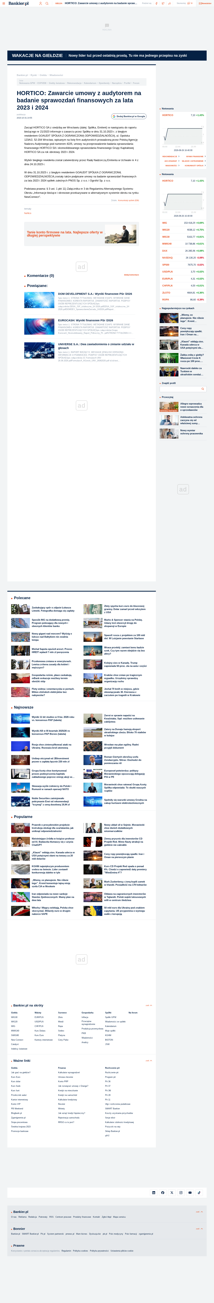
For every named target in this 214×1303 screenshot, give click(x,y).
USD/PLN (39, 1021)
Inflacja (85, 1017)
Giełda (58, 3)
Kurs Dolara (40, 1031)
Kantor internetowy (19, 1099)
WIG (13, 1026)
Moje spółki (110, 1031)
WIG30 (14, 1017)
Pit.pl (43, 1234)
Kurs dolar (15, 1081)
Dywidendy (104, 83)
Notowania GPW (27, 83)
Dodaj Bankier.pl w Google (131, 116)
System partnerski (55, 1234)
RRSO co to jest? (66, 1122)
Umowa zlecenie (65, 1077)
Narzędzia (117, 83)
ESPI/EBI (41, 83)
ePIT (107, 1136)
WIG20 (14, 1021)
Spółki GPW (110, 1017)
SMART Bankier (112, 1108)
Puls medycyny (116, 1234)
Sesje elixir (110, 1118)
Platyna (61, 1035)
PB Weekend (17, 1108)
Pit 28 (107, 1095)
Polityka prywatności (99, 1251)
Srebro (61, 1031)
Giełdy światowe (57, 83)
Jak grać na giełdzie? (20, 1072)
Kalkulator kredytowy (67, 1099)
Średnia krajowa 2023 (21, 1126)
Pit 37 (107, 1086)
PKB (84, 1033)
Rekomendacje (74, 83)
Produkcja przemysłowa (92, 1029)
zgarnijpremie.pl (146, 1234)
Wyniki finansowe (194, 156)
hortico (27, 213)
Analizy (85, 1042)
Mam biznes (81, 1234)
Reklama (22, 1217)
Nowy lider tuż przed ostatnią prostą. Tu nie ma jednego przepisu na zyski (128, 55)
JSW (107, 1044)
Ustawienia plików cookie (122, 1251)
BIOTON (109, 1040)
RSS (51, 1217)
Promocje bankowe (19, 1131)
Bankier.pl (22, 75)
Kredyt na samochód (67, 1095)
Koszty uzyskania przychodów (119, 1113)
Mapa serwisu (119, 1217)
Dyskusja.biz (95, 1234)
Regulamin (66, 1251)
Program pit (110, 1077)
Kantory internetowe (44, 1040)
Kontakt (96, 1217)
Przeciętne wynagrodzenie (88, 1022)
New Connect (17, 1040)
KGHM (108, 1035)
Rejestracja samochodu (68, 1118)
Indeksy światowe (19, 1049)
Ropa (60, 1026)
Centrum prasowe (63, 1217)
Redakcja (32, 1217)
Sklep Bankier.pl (112, 1131)
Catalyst (15, 1044)
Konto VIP (16, 1104)
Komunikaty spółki (194, 166)
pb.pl (105, 1234)
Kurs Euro (39, 1035)
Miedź (61, 1021)
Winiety (61, 1108)
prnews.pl (70, 1234)
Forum (136, 83)
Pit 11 (107, 1099)
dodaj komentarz (131, 275)
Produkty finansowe (82, 1217)
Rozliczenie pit (111, 1072)
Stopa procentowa (19, 1122)
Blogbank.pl (16, 1113)
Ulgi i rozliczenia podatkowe (117, 1104)
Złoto (60, 1017)
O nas (14, 1217)
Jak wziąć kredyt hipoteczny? (71, 1113)
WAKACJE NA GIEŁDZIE (37, 55)
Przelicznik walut (18, 1095)
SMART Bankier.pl (30, 1234)
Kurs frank (16, 1086)
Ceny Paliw (63, 1040)
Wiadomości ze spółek (115, 1021)
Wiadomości (56, 75)
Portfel (127, 83)
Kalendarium (90, 83)
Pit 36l (108, 1090)
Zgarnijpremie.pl (18, 1118)
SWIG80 (15, 1035)
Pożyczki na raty (112, 1126)
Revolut (61, 1104)
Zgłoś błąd (106, 1217)
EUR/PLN (39, 1017)
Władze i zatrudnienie (192, 161)
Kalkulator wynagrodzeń (69, 1072)
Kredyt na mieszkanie (68, 1090)
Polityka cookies (80, 1251)
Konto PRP (63, 1081)
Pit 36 (107, 1081)
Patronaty (43, 1217)
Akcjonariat (170, 161)
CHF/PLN (39, 1026)
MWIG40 (15, 1031)
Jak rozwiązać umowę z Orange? (73, 1086)
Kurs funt (15, 1090)
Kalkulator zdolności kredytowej (119, 1122)
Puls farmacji (131, 1234)
